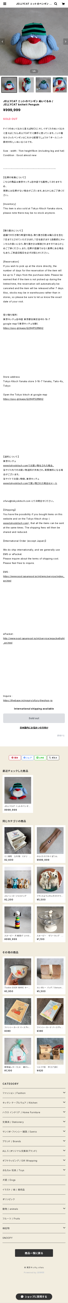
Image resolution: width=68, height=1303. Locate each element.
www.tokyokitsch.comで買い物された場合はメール (30, 483)
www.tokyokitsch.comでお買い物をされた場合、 (28, 465)
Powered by (30, 1272)
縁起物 (6, 1228)
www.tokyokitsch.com (15, 523)
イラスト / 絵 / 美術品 (14, 1189)
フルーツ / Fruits (11, 1218)
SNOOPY (8, 1238)
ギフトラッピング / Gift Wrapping (20, 1160)
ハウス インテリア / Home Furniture (21, 1112)
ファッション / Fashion (14, 1093)
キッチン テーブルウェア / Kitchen (20, 1102)
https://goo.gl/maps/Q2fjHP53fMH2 (23, 328)
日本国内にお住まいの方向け (34, 727)
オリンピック (9, 1199)
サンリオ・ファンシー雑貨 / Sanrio (20, 1131)
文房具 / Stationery (13, 1122)
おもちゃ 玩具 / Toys (13, 1170)
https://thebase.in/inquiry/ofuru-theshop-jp (28, 700)
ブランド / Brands (12, 1141)
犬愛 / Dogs (9, 1180)
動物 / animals (10, 1209)
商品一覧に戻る (34, 1253)
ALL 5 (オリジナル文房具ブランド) (20, 1151)
